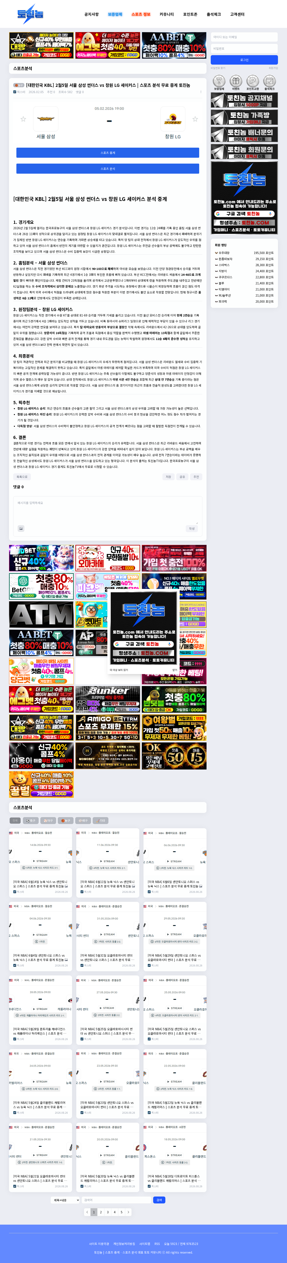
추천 (196, 477)
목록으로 (22, 477)
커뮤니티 (167, 14)
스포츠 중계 (108, 153)
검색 (159, 1200)
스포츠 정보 (141, 14)
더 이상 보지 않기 (119, 670)
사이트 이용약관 (99, 1244)
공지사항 (91, 14)
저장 (168, 477)
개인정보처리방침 (124, 1244)
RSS (157, 1244)
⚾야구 (48, 820)
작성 (192, 528)
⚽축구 (30, 820)
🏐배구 (83, 820)
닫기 (174, 670)
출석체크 (214, 14)
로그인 (244, 60)
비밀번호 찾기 (218, 68)
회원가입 (273, 68)
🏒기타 (100, 820)
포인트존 (190, 14)
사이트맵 (144, 1244)
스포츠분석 (22, 68)
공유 (182, 477)
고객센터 (237, 14)
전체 (15, 820)
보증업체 (115, 14)
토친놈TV (154, 461)
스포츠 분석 (108, 169)
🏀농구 (65, 820)
